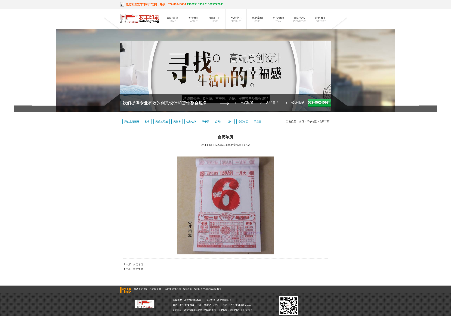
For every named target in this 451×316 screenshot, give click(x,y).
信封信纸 (191, 121)
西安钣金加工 (156, 289)
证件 (230, 121)
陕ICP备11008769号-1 (241, 310)
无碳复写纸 (161, 121)
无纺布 (177, 121)
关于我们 (193, 19)
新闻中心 (215, 19)
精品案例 (257, 19)
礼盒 (147, 121)
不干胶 (205, 121)
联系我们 (320, 19)
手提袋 (257, 121)
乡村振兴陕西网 (173, 289)
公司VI (218, 121)
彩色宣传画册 (131, 121)
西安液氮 (187, 289)
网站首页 (172, 19)
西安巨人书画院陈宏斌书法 (207, 289)
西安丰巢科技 (224, 300)
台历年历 (243, 121)
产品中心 (236, 19)
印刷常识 (299, 19)
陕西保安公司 (141, 289)
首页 (301, 121)
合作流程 (278, 19)
